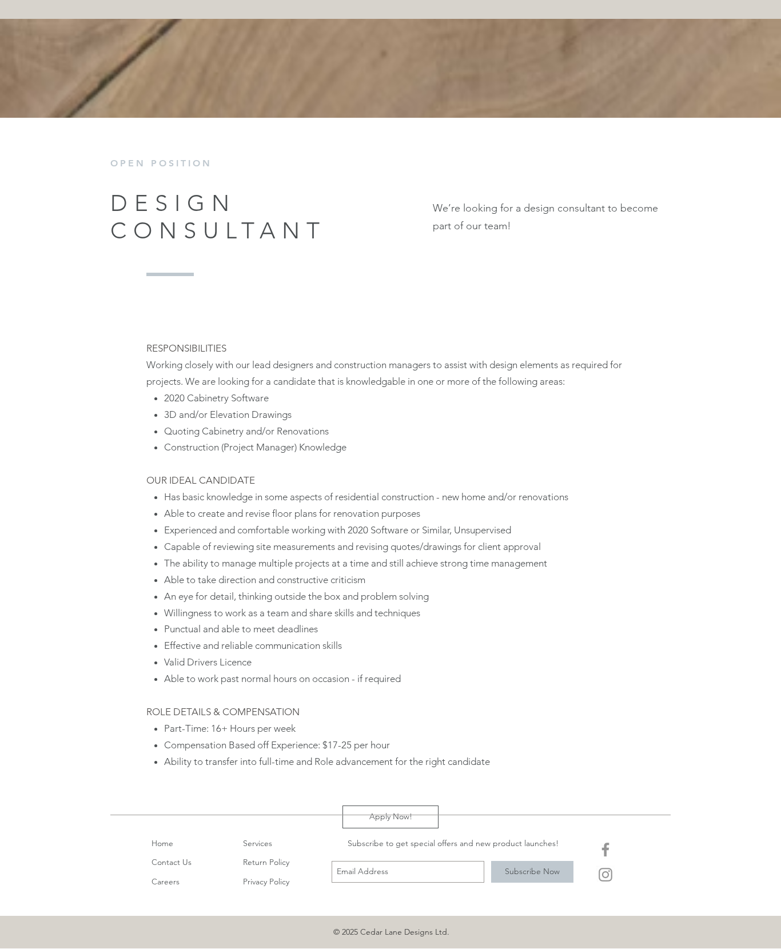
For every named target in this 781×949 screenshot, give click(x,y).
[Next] (719, 224)
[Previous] (62, 224)
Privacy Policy (266, 881)
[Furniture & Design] (390, 302)
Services (257, 843)
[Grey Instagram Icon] (605, 875)
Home (162, 843)
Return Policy (266, 862)
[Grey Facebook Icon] (605, 849)
